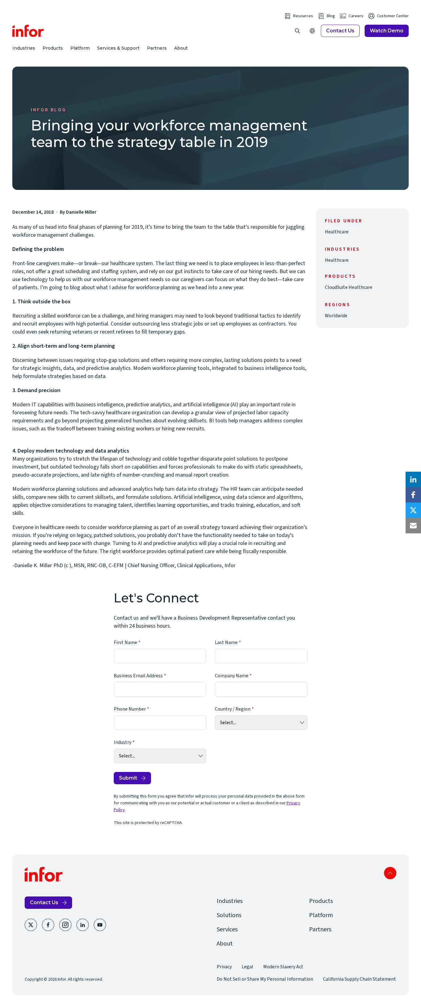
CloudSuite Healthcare (348, 287)
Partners (157, 48)
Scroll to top (390, 873)
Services (227, 929)
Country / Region (233, 709)
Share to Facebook (413, 494)
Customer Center (393, 16)
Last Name (226, 642)
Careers (356, 16)
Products (53, 48)
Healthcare (337, 231)
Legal (247, 966)
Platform (80, 48)
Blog (331, 16)
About (181, 48)
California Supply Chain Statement (359, 979)
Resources (303, 16)
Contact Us (340, 31)
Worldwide (336, 315)
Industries (23, 48)
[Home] (28, 31)
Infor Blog (48, 109)
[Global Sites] (312, 31)
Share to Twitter (413, 510)
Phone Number (130, 709)
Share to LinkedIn (413, 479)
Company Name (231, 675)
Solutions (229, 915)
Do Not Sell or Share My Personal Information (265, 979)
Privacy (224, 966)
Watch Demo (386, 31)
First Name (125, 642)
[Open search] (297, 31)
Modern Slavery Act (283, 966)
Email (413, 525)
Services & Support (118, 48)
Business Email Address (138, 675)
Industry (122, 742)
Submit (128, 778)
